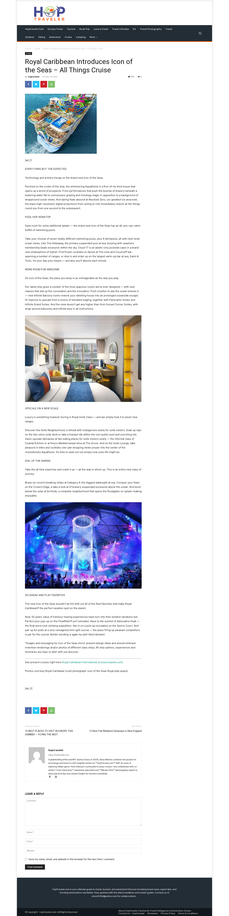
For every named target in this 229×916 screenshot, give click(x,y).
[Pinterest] (43, 84)
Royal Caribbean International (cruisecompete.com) (92, 662)
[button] (200, 33)
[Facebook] (28, 84)
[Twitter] (36, 84)
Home (28, 48)
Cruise (37, 48)
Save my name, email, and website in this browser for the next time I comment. (71, 859)
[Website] (57, 777)
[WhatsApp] (51, 84)
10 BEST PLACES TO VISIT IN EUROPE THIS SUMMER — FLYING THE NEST (49, 732)
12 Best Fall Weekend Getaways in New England (115, 730)
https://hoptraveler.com (58, 755)
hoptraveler (34, 76)
